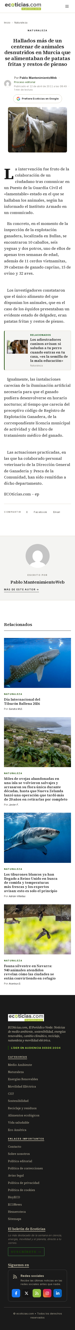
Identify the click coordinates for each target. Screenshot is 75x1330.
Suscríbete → (26, 1251)
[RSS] (37, 1293)
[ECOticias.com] (23, 6)
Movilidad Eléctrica (22, 1086)
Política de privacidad (23, 1183)
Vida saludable (18, 1122)
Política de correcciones (25, 1168)
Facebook (40, 512)
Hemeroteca (17, 1212)
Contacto (14, 1146)
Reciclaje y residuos (22, 1108)
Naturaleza (20, 22)
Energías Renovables (23, 1079)
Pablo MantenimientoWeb (38, 77)
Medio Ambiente (20, 1065)
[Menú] (67, 6)
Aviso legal (16, 1175)
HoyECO (14, 1197)
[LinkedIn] (57, 1293)
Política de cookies (21, 1190)
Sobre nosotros (19, 1154)
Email (56, 512)
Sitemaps (14, 1219)
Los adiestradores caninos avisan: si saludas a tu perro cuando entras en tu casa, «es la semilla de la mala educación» (49, 350)
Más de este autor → (21, 589)
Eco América (17, 1130)
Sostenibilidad (18, 1101)
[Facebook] (16, 1293)
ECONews (15, 1204)
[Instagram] (47, 1293)
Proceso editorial (24, 82)
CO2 (11, 1094)
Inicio (7, 22)
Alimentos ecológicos (23, 1115)
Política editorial (20, 1161)
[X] (26, 1293)
